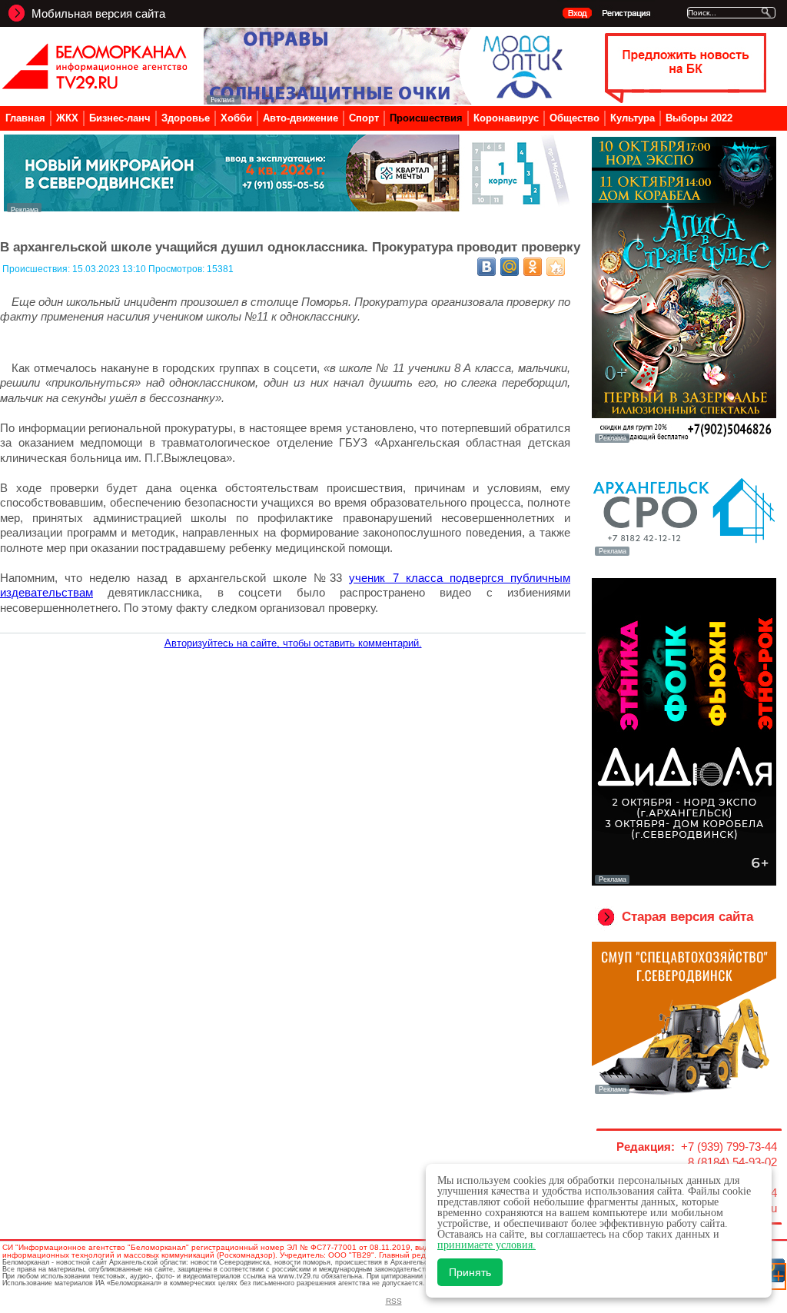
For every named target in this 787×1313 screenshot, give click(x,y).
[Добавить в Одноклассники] (532, 267)
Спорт (364, 118)
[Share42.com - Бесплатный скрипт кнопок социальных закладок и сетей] (555, 267)
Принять (470, 1272)
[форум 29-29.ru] (684, 554)
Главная (25, 118)
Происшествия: (37, 269)
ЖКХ (67, 118)
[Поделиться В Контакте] (486, 267)
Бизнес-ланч (120, 118)
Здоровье (185, 118)
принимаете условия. (486, 1245)
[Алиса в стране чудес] (684, 441)
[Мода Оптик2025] (387, 100)
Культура (632, 118)
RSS (394, 1301)
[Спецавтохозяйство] (684, 1092)
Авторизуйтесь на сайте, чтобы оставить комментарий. (293, 643)
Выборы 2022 (699, 118)
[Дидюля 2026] (684, 882)
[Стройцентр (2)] (288, 208)
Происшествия (426, 118)
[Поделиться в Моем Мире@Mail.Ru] (509, 267)
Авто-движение (300, 118)
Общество (574, 118)
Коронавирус (506, 118)
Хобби (236, 118)
